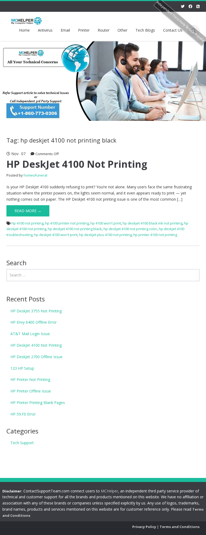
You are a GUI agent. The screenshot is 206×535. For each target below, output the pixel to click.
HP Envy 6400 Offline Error (33, 322)
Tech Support (22, 442)
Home (24, 30)
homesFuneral (35, 175)
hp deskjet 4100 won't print (56, 234)
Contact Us (172, 30)
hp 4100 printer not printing (67, 223)
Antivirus (45, 30)
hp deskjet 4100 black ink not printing (152, 223)
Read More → (27, 210)
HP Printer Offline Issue (30, 391)
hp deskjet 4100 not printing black (75, 228)
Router (103, 30)
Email (65, 30)
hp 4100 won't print (105, 223)
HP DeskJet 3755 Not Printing (36, 310)
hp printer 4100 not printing (155, 234)
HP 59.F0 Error (23, 414)
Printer (84, 30)
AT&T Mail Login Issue (30, 333)
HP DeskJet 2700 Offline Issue (36, 356)
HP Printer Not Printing (30, 379)
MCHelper (109, 490)
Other (122, 30)
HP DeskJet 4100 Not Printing (76, 164)
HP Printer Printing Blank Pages (37, 402)
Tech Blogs (145, 30)
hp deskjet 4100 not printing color (130, 228)
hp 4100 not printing (27, 223)
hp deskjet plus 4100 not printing (105, 234)
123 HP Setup (22, 368)
